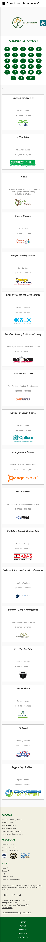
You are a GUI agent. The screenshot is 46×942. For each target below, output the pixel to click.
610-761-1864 (11, 895)
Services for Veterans (9, 828)
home (23, 922)
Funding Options (7, 822)
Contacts (23, 937)
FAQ (3, 874)
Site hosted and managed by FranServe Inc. (16, 913)
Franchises (23, 933)
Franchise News (7, 877)
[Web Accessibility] (43, 23)
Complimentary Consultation (12, 831)
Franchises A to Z (8, 845)
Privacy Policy (7, 908)
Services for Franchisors (10, 825)
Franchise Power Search (10, 850)
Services (23, 929)
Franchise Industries (9, 848)
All (31, 78)
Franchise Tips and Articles (11, 880)
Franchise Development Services (13, 834)
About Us (5, 868)
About (23, 926)
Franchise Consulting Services (12, 820)
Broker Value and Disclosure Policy (16, 905)
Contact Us (5, 871)
